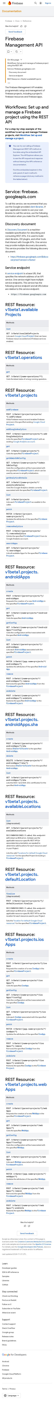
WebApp (35, 1113)
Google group (8, 1332)
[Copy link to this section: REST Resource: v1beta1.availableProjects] (23, 314)
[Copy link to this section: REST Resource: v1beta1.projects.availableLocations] (43, 806)
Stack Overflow (8, 1328)
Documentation (11, 11)
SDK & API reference (10, 1272)
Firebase (8, 21)
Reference (27, 21)
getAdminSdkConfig (16, 458)
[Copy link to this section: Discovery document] (38, 224)
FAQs (4, 1345)
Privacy (12, 1389)
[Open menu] (4, 3)
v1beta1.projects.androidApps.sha (21, 722)
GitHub (5, 1284)
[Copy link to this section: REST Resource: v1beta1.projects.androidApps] (32, 577)
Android (5, 1361)
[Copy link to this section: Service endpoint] (32, 268)
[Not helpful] (25, 26)
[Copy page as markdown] (16, 51)
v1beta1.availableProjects (21, 312)
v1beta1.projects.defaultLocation (21, 877)
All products (7, 1378)
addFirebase (12, 409)
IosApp (35, 968)
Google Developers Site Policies (30, 1247)
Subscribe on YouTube (11, 1308)
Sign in (48, 3)
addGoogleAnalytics (16, 429)
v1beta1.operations (23, 357)
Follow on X (6, 1304)
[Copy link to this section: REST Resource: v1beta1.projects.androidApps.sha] (40, 724)
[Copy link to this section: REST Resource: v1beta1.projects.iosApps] (18, 944)
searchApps (11, 543)
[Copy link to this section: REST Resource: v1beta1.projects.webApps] (18, 1089)
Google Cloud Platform (11, 1374)
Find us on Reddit (9, 1300)
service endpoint (15, 273)
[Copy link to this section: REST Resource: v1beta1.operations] (44, 357)
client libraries (36, 207)
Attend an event (9, 1312)
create (9, 591)
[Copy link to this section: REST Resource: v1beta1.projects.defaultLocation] (38, 879)
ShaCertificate (20, 748)
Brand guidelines (9, 1340)
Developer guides (9, 1268)
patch (9, 509)
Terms (4, 1389)
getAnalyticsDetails (16, 478)
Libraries (5, 1280)
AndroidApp (38, 601)
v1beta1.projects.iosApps (24, 942)
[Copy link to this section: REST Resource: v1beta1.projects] (39, 395)
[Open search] (35, 3)
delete (9, 756)
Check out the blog (10, 1296)
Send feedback (15, 32)
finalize (10, 893)
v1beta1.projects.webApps (26, 1087)
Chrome (5, 1365)
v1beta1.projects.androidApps (21, 574)
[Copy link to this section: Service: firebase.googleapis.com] (38, 197)
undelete (10, 691)
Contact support (9, 1324)
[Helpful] (21, 26)
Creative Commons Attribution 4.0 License (34, 1242)
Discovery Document (17, 230)
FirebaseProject (30, 439)
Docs (17, 21)
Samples (5, 1276)
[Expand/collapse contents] (21, 59)
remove (9, 674)
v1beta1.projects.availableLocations (23, 804)
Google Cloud (25, 336)
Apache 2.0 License (43, 1244)
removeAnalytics (14, 526)
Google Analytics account (24, 441)
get (8, 372)
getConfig (11, 623)
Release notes (8, 1336)
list (8, 329)
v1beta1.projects (21, 395)
